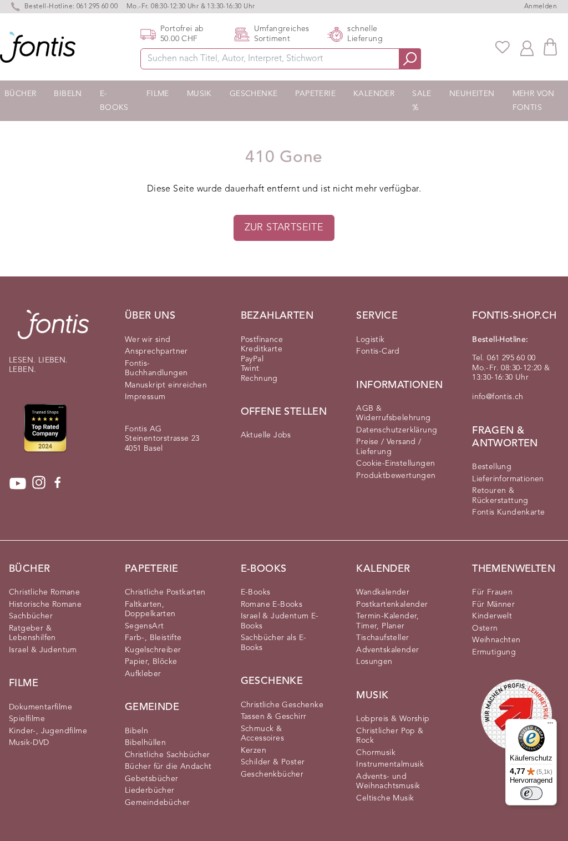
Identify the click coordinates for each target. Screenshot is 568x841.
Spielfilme (27, 719)
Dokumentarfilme (40, 707)
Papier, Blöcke (151, 662)
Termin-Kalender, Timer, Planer (387, 621)
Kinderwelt (492, 616)
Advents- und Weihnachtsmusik (388, 781)
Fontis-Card (377, 351)
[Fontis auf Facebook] (57, 483)
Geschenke (254, 94)
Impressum (145, 397)
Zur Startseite (284, 228)
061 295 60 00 (97, 6)
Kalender (373, 94)
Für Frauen (492, 592)
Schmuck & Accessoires (262, 734)
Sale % (422, 101)
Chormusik (375, 753)
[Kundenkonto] (527, 47)
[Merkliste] (502, 47)
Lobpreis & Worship (392, 719)
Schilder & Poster (273, 762)
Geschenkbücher (272, 774)
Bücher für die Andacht (168, 767)
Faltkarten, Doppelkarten (150, 609)
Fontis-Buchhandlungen (156, 368)
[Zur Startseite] (53, 330)
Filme (157, 94)
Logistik (370, 340)
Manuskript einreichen (166, 385)
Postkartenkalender (392, 604)
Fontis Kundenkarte (508, 512)
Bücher (20, 94)
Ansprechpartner (156, 351)
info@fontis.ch (498, 397)
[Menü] (550, 725)
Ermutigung (494, 652)
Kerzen (253, 750)
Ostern (485, 628)
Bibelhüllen (145, 743)
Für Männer (493, 604)
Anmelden (540, 6)
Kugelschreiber (153, 650)
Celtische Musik (385, 798)
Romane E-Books (272, 604)
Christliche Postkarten (165, 592)
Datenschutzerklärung (396, 430)
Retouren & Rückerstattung (500, 496)
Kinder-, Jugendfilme (48, 731)
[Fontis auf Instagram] (39, 483)
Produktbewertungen (395, 476)
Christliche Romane (44, 592)
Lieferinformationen (508, 479)
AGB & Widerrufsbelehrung (393, 413)
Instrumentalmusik (390, 764)
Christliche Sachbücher (167, 755)
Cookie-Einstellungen (395, 463)
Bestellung (491, 467)
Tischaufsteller (382, 638)
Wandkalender (382, 592)
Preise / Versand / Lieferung (388, 447)
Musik (199, 94)
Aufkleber (143, 674)
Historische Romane (45, 604)
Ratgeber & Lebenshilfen (32, 633)
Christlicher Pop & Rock (389, 736)
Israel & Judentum (43, 650)
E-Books (114, 101)
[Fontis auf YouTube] (18, 483)
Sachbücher (31, 616)
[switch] (531, 793)
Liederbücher (150, 790)
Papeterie (315, 94)
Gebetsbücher (152, 779)
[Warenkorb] (550, 47)
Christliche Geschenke (282, 705)
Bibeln (68, 94)
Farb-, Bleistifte (153, 638)
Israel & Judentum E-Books (280, 621)
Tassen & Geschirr (274, 717)
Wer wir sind (148, 340)
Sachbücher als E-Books (274, 643)
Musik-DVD (29, 743)
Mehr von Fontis (534, 101)
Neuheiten (472, 94)
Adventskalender (387, 650)
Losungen (374, 662)
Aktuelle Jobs (266, 435)
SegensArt (144, 626)
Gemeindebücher (157, 803)
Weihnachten (496, 640)
